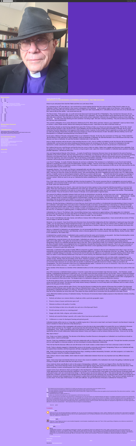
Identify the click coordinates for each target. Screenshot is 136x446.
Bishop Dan (52, 419)
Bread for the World (4, 139)
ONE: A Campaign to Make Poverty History (9, 144)
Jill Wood (52, 410)
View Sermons (4, 126)
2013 (3, 116)
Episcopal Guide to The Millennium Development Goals (11, 141)
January (4, 112)
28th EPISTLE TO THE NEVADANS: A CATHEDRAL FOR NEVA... (14, 104)
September (5, 107)
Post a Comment (49, 438)
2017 (3, 100)
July (4, 108)
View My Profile (4, 152)
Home (91, 440)
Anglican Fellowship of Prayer (6, 138)
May (4, 109)
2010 (3, 119)
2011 (3, 118)
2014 (3, 115)
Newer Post (49, 440)
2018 (3, 99)
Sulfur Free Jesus (4, 145)
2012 (3, 117)
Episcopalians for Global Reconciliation (8, 142)
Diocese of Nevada (4, 140)
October (4, 106)
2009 (3, 120)
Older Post (133, 440)
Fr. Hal (51, 426)
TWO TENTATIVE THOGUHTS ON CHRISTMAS (11, 103)
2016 (3, 101)
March (4, 111)
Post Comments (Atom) (57, 443)
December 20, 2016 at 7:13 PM (55, 417)
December (5, 102)
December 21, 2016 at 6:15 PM (55, 424)
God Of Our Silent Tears (5, 143)
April (4, 110)
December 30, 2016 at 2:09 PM (55, 436)
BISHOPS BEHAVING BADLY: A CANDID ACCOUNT (12, 105)
